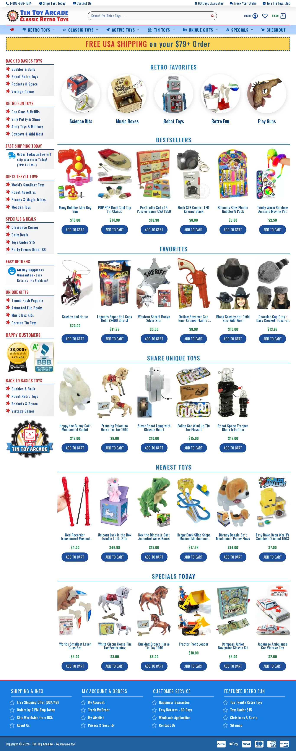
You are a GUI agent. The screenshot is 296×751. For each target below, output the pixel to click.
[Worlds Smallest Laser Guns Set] (75, 611)
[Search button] (212, 16)
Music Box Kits (22, 315)
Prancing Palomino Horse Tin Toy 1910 (114, 427)
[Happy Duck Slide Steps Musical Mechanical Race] (193, 501)
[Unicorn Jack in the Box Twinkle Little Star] (114, 501)
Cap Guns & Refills (25, 111)
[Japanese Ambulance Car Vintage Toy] (272, 611)
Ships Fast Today (54, 3)
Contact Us (84, 3)
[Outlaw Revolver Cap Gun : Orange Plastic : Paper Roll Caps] (193, 283)
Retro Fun (220, 121)
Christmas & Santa (243, 717)
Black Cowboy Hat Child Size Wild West (233, 318)
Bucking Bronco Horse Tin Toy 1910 (154, 645)
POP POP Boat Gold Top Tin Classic (114, 209)
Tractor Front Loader (193, 644)
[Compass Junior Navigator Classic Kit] (232, 611)
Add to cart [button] (75, 229)
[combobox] (148, 15)
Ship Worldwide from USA (35, 717)
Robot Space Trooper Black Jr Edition (233, 427)
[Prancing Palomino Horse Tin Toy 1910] (114, 392)
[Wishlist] (265, 16)
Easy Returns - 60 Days (175, 709)
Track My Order (99, 709)
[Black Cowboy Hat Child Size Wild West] (232, 283)
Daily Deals (19, 234)
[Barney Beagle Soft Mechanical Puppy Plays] (232, 501)
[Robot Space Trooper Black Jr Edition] (232, 392)
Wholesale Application (174, 717)
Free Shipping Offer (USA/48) (38, 702)
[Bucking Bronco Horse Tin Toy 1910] (154, 611)
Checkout (276, 30)
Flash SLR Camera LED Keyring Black (193, 209)
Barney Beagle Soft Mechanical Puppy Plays (233, 536)
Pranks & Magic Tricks (28, 199)
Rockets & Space (24, 84)
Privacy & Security (101, 725)
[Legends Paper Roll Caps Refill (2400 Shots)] (114, 283)
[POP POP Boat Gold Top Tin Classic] (114, 174)
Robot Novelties (23, 192)
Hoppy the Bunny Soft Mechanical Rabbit (75, 427)
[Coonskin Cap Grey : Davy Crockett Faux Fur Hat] (272, 283)
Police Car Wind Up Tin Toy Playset (193, 427)
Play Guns (267, 121)
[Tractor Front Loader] (193, 611)
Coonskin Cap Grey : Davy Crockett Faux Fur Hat (272, 320)
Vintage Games (23, 91)
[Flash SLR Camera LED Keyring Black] (193, 174)
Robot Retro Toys (24, 76)
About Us (23, 725)
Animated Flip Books (27, 307)
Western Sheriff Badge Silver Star (154, 318)
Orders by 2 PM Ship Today (36, 709)
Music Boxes (127, 121)
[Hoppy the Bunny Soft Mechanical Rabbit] (75, 392)
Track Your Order (245, 3)
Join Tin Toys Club (278, 3)
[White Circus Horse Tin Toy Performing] (114, 611)
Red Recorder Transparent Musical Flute (75, 538)
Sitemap (236, 725)
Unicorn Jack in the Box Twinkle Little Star (114, 536)
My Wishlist (96, 717)
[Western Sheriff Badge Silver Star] (154, 283)
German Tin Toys (24, 322)
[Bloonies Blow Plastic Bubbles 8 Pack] (232, 174)
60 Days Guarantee (210, 3)
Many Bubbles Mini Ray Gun (75, 209)
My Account (96, 702)
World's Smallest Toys (28, 184)
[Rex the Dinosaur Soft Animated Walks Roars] (154, 501)
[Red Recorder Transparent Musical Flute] (75, 501)
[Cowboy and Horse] (75, 283)
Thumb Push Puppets (27, 300)
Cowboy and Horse (75, 316)
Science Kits (81, 121)
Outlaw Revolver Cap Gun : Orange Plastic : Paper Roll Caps (193, 320)
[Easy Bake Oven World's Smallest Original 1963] (272, 501)
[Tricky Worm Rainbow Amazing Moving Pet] (272, 174)
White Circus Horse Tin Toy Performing (114, 645)
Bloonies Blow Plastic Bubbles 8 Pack (233, 209)
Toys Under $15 (23, 242)
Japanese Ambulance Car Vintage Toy (272, 645)
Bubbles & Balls (23, 69)
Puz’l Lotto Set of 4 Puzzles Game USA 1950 (154, 209)
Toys (27, 207)
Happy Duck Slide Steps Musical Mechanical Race (193, 538)
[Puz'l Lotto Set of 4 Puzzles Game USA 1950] (154, 174)
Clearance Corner (24, 227)
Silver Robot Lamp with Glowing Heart (154, 427)
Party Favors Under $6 (28, 249)
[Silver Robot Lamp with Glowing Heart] (154, 392)
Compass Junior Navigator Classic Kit (233, 645)
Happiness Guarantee (174, 702)
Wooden (17, 207)
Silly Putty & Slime (26, 119)
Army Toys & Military (27, 126)
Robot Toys (174, 121)
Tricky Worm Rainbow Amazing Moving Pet (272, 209)
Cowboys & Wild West (27, 134)
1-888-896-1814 (21, 3)
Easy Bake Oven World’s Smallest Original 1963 (272, 536)
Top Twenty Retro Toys (246, 702)
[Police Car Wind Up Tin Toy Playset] (193, 392)
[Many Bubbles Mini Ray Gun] (75, 174)
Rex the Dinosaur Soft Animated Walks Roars (154, 536)
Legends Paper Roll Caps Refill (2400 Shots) (114, 318)
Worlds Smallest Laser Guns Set (75, 645)
